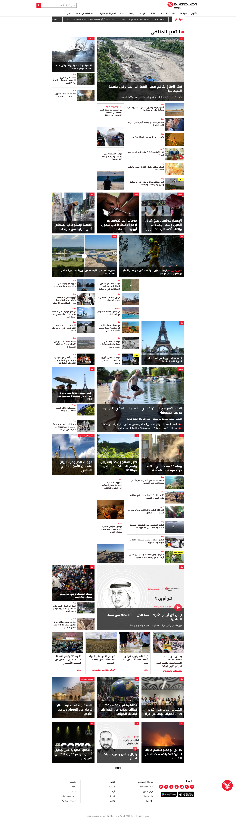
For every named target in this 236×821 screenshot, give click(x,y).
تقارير (162, 148)
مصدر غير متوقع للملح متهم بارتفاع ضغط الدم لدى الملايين (147, 482)
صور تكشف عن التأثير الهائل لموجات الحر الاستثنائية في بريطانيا (109, 286)
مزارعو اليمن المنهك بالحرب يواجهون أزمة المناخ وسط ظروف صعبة (146, 556)
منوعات (142, 13)
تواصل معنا (148, 796)
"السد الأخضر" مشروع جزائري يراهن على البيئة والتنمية (147, 496)
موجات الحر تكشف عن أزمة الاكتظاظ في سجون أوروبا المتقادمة (119, 225)
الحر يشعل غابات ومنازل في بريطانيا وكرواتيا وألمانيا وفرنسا (147, 183)
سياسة (183, 13)
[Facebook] (192, 787)
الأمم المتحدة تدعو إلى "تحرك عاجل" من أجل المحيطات (65, 344)
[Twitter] (187, 787)
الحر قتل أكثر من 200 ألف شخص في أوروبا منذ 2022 (64, 328)
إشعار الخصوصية (146, 786)
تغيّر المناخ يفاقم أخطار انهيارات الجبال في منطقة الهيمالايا (145, 89)
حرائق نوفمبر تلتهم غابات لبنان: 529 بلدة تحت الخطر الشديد (163, 754)
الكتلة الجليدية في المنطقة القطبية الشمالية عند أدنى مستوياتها (147, 526)
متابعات (90, 38)
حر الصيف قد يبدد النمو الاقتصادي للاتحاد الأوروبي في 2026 (111, 112)
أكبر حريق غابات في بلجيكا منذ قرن (147, 137)
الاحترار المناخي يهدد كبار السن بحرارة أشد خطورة (146, 124)
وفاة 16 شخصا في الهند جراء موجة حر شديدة (164, 468)
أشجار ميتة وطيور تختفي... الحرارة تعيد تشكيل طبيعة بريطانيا (145, 109)
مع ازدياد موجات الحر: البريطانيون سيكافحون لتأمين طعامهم (109, 328)
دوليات (181, 194)
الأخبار (194, 13)
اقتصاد (164, 13)
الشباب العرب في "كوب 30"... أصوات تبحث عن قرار (163, 712)
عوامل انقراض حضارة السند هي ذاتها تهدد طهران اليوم (111, 529)
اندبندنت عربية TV (84, 13)
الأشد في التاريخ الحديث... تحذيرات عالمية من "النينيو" (64, 80)
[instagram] (182, 787)
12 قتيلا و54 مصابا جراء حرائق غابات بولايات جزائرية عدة (73, 67)
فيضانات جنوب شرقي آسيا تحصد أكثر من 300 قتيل (135, 659)
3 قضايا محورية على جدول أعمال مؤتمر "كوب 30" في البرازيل (73, 754)
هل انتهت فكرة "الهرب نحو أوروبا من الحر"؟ (146, 153)
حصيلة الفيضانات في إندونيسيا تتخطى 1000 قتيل (75, 595)
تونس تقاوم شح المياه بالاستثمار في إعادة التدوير (101, 659)
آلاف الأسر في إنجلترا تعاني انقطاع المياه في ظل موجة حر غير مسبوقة (141, 410)
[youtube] (177, 787)
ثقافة (153, 13)
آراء (173, 13)
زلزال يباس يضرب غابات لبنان (120, 756)
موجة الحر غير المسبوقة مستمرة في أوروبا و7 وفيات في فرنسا (64, 426)
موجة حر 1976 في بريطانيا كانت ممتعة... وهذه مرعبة (110, 344)
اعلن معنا (149, 801)
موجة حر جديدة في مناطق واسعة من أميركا (64, 285)
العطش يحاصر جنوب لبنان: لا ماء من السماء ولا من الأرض (73, 709)
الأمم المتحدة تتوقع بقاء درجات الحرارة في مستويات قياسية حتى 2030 (140, 424)
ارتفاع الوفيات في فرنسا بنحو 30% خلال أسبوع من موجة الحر (64, 314)
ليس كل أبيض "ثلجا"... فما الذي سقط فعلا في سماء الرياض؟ (144, 617)
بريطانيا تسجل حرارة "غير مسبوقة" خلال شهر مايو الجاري (146, 428)
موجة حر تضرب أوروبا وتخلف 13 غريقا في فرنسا (110, 360)
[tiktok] (166, 787)
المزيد (68, 13)
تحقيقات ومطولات (107, 13)
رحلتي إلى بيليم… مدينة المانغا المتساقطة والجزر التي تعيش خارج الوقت (169, 661)
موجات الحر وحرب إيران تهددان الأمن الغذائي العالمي (76, 466)
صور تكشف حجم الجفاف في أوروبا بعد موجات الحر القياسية (88, 272)
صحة (122, 13)
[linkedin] (171, 787)
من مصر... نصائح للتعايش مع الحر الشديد (108, 313)
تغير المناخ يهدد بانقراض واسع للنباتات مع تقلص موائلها (118, 466)
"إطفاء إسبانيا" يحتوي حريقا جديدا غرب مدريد (65, 95)
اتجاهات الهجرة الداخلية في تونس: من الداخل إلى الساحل (145, 511)
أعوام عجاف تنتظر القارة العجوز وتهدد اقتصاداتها (146, 168)
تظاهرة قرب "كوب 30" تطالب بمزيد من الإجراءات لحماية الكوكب (118, 709)
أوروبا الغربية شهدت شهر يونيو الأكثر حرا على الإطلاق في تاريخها (64, 300)
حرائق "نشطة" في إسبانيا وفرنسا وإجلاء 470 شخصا (112, 156)
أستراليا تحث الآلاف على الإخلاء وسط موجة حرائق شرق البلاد (64, 608)
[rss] (161, 787)
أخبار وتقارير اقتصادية (114, 106)
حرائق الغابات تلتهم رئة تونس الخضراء (109, 299)
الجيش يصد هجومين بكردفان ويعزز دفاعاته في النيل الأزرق (151, 19)
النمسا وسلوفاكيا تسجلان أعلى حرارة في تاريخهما (73, 227)
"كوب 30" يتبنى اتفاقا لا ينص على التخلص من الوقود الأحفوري (68, 659)
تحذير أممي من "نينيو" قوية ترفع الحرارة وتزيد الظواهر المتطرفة (64, 360)
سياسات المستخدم (145, 782)
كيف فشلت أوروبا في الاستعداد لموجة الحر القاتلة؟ (165, 360)
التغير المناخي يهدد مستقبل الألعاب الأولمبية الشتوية (147, 541)
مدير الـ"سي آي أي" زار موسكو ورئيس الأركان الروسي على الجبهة (98, 19)
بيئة (181, 38)
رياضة (132, 13)
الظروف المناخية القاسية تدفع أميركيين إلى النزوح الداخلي (111, 485)
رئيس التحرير (148, 791)
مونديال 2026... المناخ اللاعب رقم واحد (65, 409)
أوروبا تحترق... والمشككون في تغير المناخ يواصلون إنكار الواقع (152, 272)
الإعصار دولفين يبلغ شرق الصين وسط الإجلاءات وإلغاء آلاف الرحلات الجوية (163, 225)
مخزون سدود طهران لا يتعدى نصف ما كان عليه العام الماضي (64, 624)
